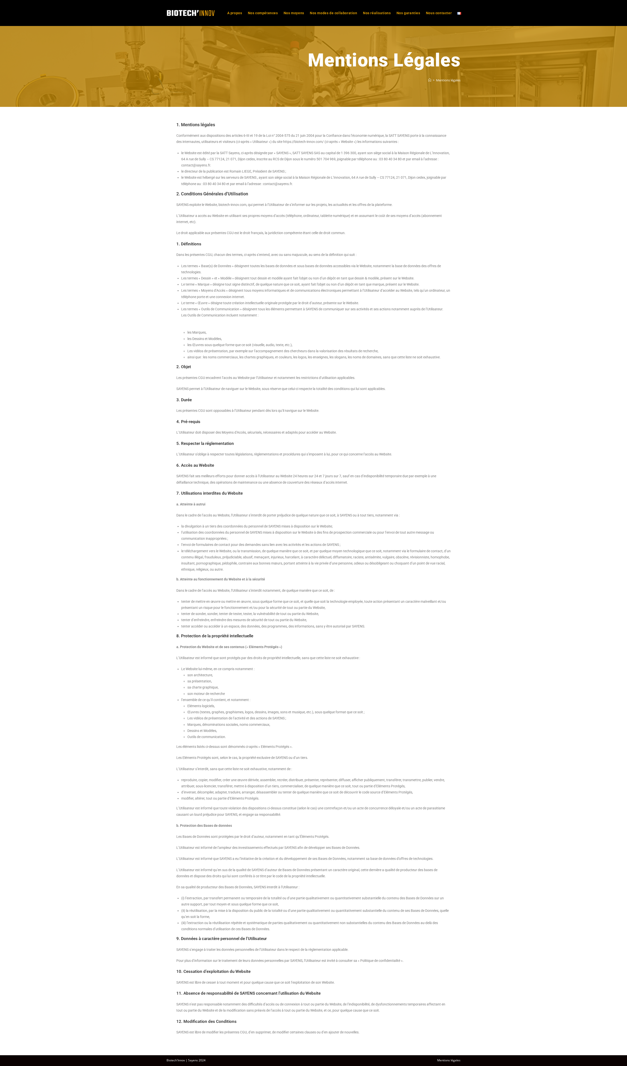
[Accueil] (429, 80)
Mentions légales (448, 80)
